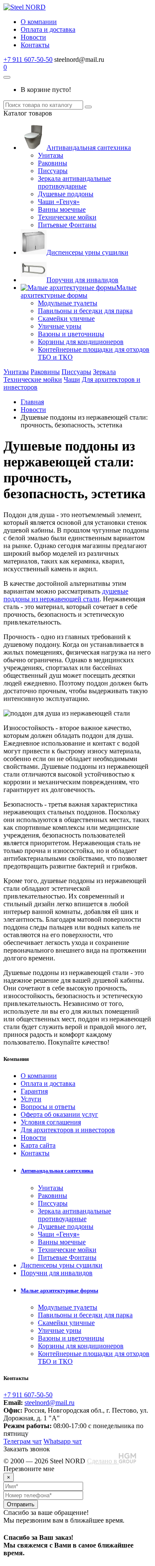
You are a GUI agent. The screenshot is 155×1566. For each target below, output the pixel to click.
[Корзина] (6, 77)
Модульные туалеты (67, 303)
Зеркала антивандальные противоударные (74, 182)
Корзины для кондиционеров (81, 341)
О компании (39, 21)
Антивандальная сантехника (88, 147)
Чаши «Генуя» (59, 201)
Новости (33, 37)
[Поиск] (88, 107)
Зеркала (104, 371)
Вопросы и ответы (48, 1106)
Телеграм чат (22, 1441)
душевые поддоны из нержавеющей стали (65, 595)
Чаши (72, 379)
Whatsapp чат (62, 1441)
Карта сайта (38, 1145)
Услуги (31, 1099)
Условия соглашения (51, 1122)
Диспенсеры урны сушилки (87, 252)
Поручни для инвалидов (82, 279)
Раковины (52, 163)
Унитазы (50, 155)
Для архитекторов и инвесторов (68, 1129)
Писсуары (53, 170)
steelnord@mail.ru (49, 1402)
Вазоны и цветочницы (71, 334)
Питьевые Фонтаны (67, 225)
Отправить (20, 1504)
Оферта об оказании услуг (59, 1114)
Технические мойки (67, 217)
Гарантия (34, 1091)
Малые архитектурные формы (78, 291)
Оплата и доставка (48, 29)
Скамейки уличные (66, 318)
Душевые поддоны (65, 194)
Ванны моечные (62, 209)
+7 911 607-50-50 (28, 59)
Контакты (35, 45)
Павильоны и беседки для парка (85, 310)
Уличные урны (59, 326)
